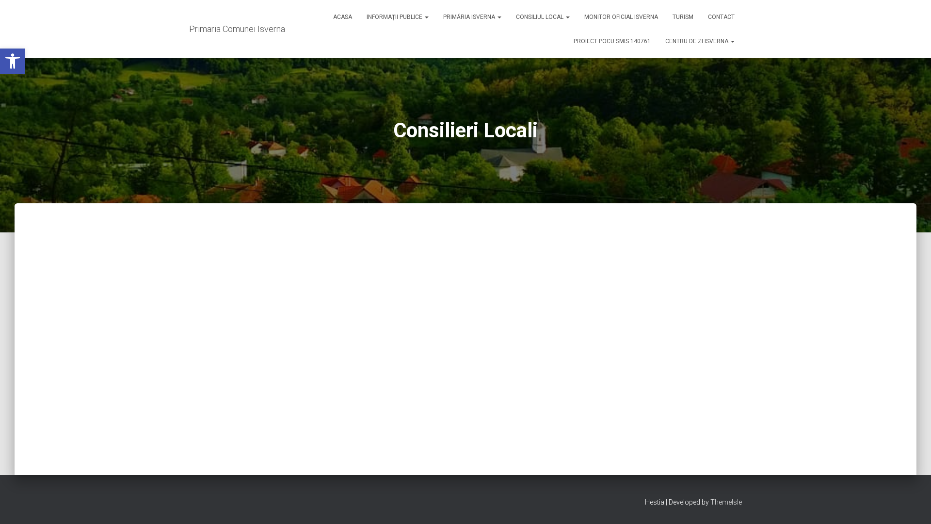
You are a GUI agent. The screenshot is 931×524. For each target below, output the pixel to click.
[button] (12, 61)
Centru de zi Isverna (697, 41)
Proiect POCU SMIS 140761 (612, 41)
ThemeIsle (726, 502)
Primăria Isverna (470, 17)
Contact (721, 17)
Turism (683, 17)
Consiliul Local (540, 17)
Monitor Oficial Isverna (621, 17)
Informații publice (395, 17)
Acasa (342, 17)
